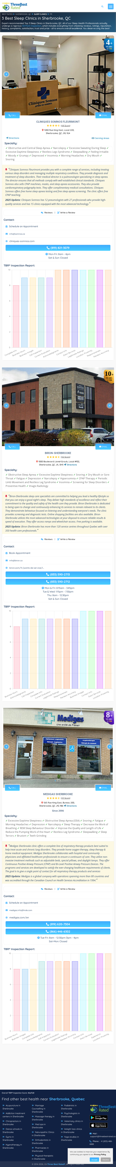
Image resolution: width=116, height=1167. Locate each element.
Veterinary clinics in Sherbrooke (72, 1123)
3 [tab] (60, 108)
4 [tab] (61, 439)
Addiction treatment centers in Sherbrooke (14, 1115)
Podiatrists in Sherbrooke (69, 1107)
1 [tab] (55, 108)
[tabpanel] (58, 75)
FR (51, 14)
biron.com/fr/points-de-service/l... (26, 568)
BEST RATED (7, 14)
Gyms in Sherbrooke (8, 1138)
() (65, 125)
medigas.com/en (19, 917)
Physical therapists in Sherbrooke (42, 1157)
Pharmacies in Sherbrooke (40, 1149)
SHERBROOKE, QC (23, 14)
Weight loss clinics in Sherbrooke (71, 1131)
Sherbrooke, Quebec (67, 1099)
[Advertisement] (58, 1068)
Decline (106, 1160)
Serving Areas (102, 138)
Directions (14, 138)
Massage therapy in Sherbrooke (43, 1118)
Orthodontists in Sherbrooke (41, 1142)
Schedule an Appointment (23, 226)
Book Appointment (19, 552)
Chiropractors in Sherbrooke (12, 1123)
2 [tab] (57, 108)
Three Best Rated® (56, 1164)
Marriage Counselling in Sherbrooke (38, 1108)
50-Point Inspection (31, 25)
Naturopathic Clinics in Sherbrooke (43, 1134)
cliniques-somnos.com (22, 241)
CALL (13, 115)
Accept (94, 1160)
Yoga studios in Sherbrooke (70, 1138)
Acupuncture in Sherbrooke (11, 1107)
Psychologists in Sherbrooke (70, 1115)
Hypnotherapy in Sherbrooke (12, 1146)
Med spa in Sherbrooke (39, 1126)
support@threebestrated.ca (103, 1136)
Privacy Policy (100, 1154)
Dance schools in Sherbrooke (12, 1131)
